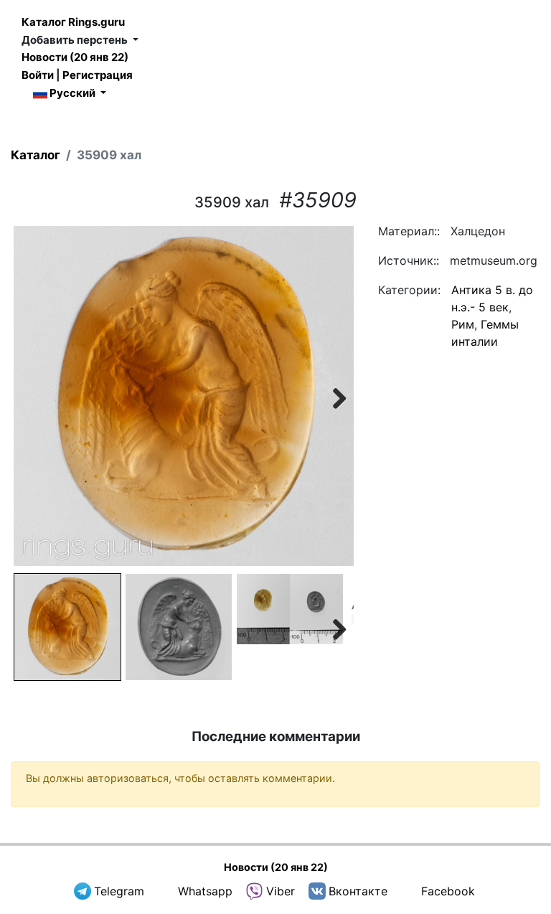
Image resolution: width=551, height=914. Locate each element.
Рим (462, 324)
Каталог (35, 155)
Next (332, 396)
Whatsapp (205, 891)
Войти (38, 75)
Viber (280, 891)
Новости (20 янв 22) (75, 57)
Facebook (448, 891)
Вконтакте (358, 891)
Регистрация (97, 75)
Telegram (119, 891)
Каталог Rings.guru (73, 22)
